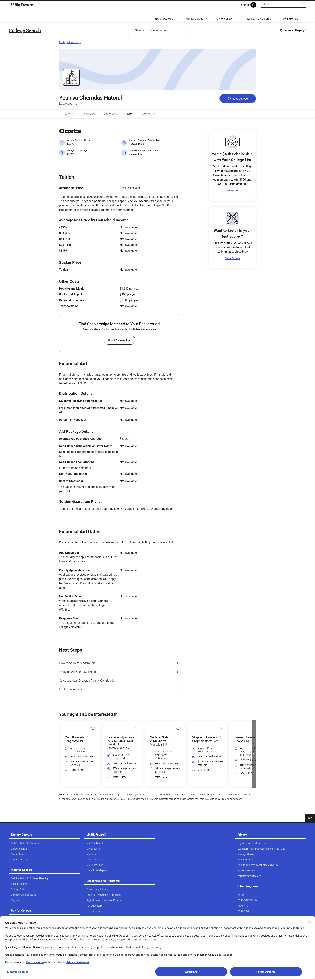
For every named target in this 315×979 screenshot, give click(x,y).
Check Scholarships (119, 340)
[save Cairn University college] (93, 728)
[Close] (310, 922)
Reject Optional (265, 971)
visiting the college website (158, 542)
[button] (61, 754)
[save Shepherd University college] (220, 728)
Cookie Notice (35, 962)
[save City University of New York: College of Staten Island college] (135, 728)
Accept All (191, 971)
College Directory (70, 42)
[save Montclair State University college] (178, 728)
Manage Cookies (17, 971)
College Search (25, 30)
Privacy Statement (77, 962)
